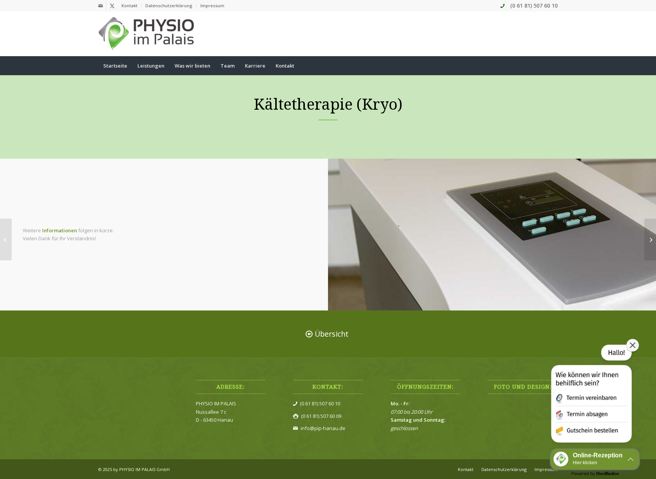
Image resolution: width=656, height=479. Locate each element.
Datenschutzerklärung (168, 5)
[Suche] (553, 65)
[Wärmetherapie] (650, 239)
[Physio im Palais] (147, 33)
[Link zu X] (112, 5)
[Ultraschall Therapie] (6, 239)
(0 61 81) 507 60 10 (534, 5)
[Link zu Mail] (100, 5)
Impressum (212, 5)
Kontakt (129, 5)
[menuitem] (130, 6)
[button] (591, 395)
